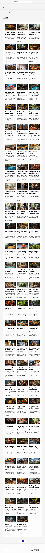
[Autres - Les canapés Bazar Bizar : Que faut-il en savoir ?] (10, 362)
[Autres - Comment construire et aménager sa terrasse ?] (10, 146)
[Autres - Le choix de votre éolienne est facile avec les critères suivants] (22, 362)
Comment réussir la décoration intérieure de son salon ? (34, 35)
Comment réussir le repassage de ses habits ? (10, 291)
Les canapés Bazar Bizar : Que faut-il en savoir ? (10, 369)
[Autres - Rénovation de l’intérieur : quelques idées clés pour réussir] (22, 264)
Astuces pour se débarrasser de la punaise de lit (21, 252)
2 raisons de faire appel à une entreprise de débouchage (21, 94)
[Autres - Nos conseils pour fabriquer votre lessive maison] (22, 342)
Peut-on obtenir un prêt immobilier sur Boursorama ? (10, 507)
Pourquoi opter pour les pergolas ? (10, 53)
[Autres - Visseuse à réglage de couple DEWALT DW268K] (22, 186)
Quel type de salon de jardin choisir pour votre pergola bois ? (22, 448)
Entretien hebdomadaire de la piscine (34, 309)
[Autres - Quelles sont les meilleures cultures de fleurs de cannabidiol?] (34, 246)
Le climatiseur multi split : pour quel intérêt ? (22, 73)
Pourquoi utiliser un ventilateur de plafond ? (34, 389)
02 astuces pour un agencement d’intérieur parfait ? (22, 153)
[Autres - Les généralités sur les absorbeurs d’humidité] (10, 342)
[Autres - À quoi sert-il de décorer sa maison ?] (22, 519)
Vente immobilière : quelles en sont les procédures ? (22, 232)
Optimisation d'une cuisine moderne (22, 172)
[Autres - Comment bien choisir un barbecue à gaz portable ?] (34, 47)
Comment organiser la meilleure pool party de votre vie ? (10, 272)
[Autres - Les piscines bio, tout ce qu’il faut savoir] (34, 106)
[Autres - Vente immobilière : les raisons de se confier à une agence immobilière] (22, 480)
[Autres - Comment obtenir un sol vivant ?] (34, 186)
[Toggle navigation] (5, 6)
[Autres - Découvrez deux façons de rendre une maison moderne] (34, 284)
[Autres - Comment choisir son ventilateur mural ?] (10, 401)
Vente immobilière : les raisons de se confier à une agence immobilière (22, 488)
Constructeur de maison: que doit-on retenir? (22, 467)
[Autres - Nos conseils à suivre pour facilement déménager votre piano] (22, 206)
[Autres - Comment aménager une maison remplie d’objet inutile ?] (34, 67)
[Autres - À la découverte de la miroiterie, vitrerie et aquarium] (22, 47)
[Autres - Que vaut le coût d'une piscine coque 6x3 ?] (34, 87)
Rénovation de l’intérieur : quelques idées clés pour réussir (22, 272)
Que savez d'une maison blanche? (34, 466)
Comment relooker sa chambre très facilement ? (34, 408)
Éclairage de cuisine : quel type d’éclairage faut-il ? (34, 447)
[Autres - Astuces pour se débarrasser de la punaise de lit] (22, 246)
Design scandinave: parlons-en (10, 192)
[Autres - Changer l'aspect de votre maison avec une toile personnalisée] (34, 166)
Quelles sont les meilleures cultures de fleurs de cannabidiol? (34, 253)
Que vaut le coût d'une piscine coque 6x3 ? (34, 93)
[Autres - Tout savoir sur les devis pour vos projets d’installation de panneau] (10, 106)
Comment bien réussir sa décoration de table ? (34, 154)
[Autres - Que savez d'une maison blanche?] (34, 460)
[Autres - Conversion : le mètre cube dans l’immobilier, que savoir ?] (22, 323)
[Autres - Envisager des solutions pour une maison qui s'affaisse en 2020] (34, 480)
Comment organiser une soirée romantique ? (34, 134)
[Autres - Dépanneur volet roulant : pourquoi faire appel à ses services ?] (10, 460)
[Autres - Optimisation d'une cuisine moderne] (22, 166)
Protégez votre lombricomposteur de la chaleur (10, 427)
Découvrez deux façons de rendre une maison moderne (34, 292)
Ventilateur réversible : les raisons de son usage (9, 310)
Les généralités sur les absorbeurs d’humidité (10, 349)
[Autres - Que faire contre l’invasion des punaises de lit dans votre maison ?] (10, 87)
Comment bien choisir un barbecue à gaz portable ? (34, 54)
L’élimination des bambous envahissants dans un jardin (22, 310)
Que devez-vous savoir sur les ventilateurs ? (21, 389)
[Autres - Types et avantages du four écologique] (10, 27)
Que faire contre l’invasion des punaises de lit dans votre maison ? (10, 94)
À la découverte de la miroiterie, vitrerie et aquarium (22, 54)
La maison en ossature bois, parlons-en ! (21, 507)
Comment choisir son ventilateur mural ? (9, 408)
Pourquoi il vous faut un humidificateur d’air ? (10, 330)
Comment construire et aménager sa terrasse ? (8, 154)
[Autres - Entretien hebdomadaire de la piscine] (34, 303)
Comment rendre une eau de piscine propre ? (10, 173)
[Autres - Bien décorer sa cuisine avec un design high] (34, 264)
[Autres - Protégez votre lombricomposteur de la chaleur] (10, 421)
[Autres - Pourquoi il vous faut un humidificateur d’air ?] (10, 323)
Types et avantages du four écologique (10, 33)
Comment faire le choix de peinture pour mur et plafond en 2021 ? (10, 253)
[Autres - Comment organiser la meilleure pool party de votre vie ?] (10, 264)
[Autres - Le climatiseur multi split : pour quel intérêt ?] (22, 67)
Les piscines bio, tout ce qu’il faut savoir (33, 113)
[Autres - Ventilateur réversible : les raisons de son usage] (10, 303)
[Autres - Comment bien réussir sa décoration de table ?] (34, 146)
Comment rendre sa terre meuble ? (9, 447)
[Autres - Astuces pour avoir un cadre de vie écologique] (22, 284)
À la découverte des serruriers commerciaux (10, 232)
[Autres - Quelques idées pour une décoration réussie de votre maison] (22, 106)
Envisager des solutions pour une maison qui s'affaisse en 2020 (34, 488)
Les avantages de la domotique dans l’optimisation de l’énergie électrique (34, 350)
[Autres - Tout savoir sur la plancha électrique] (34, 323)
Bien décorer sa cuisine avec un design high (33, 271)
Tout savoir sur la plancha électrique (34, 329)
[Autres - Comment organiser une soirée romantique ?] (34, 126)
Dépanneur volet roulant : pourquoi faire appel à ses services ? (10, 468)
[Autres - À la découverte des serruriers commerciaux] (10, 226)
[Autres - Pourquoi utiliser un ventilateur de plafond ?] (34, 382)
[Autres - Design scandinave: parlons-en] (10, 186)
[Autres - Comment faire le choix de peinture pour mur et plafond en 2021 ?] (10, 246)
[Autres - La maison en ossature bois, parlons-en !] (22, 500)
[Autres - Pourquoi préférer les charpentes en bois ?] (22, 421)
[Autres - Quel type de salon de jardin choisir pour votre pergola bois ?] (22, 441)
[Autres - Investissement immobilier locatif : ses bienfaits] (34, 500)
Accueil (4, 12)
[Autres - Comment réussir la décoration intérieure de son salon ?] (34, 27)
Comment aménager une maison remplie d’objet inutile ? (33, 74)
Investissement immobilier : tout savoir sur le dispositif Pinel (9, 488)
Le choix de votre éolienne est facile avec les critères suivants (22, 370)
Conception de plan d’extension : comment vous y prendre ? (10, 74)
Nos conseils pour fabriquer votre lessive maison (22, 349)
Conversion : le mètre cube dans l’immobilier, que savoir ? (21, 330)
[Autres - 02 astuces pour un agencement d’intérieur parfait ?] (22, 146)
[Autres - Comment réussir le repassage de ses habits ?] (10, 284)
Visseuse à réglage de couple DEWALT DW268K (22, 193)
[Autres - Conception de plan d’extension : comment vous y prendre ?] (10, 67)
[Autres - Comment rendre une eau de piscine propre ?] (10, 166)
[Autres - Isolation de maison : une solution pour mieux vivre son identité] (34, 362)
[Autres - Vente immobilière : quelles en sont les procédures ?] (22, 226)
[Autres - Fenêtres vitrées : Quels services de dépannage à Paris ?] (22, 126)
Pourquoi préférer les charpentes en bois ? (22, 427)
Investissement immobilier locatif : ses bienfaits (34, 507)
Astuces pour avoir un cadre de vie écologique (22, 291)
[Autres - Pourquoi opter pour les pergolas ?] (10, 47)
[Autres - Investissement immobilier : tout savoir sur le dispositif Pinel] (10, 480)
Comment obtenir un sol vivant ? (34, 192)
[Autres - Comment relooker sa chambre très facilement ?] (34, 401)
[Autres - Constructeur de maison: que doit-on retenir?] (22, 460)
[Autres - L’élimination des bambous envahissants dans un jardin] (22, 303)
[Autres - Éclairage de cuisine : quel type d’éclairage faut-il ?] (34, 441)
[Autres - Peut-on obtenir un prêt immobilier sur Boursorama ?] (10, 500)
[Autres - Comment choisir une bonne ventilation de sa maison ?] (34, 421)
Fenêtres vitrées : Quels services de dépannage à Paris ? (22, 134)
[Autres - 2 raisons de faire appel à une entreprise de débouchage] (22, 87)
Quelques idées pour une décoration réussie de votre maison (22, 114)
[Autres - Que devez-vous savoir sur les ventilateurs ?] (22, 382)
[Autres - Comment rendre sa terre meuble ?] (10, 441)
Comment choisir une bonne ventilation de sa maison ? (34, 428)
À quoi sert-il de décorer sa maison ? (22, 526)
